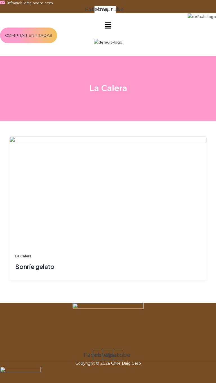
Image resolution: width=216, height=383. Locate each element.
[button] (108, 26)
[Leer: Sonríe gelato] (108, 191)
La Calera (23, 256)
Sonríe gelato (35, 266)
